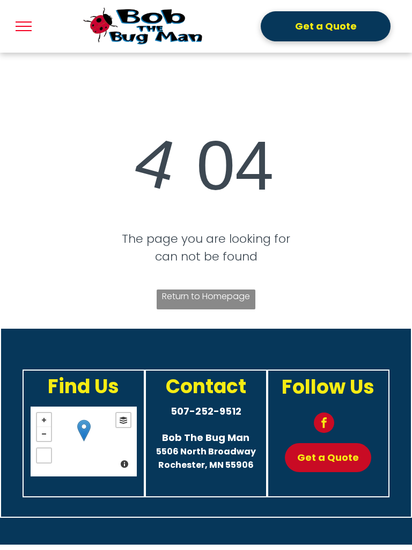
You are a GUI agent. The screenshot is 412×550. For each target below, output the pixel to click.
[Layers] (123, 420)
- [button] (44, 434)
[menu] (24, 26)
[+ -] (84, 441)
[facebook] (324, 424)
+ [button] (44, 420)
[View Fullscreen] (44, 455)
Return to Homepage (206, 296)
